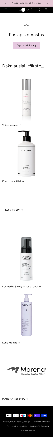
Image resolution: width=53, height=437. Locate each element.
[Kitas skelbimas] (47, 3)
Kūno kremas (9, 342)
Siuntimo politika (28, 431)
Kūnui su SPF (12, 209)
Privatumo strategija (41, 422)
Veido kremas (10, 125)
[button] (6, 10)
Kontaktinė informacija (39, 426)
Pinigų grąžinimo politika (17, 426)
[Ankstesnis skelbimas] (5, 3)
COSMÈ (13, 422)
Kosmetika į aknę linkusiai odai (20, 286)
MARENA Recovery (13, 398)
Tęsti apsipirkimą (26, 45)
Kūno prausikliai (11, 181)
